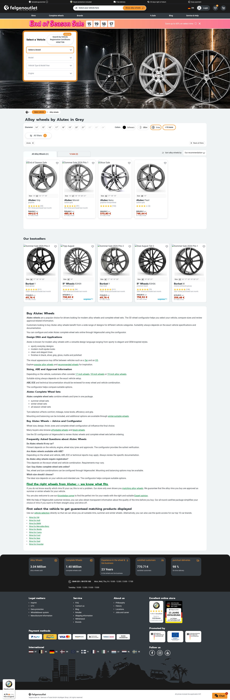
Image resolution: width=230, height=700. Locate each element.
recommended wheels (68, 364)
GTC (32, 606)
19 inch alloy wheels (116, 374)
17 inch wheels (82, 374)
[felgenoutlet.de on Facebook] (152, 653)
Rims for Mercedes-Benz (39, 526)
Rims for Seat (34, 538)
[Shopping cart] (223, 8)
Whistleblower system (40, 612)
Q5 (96, 360)
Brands (80, 16)
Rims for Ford (34, 535)
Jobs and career (122, 612)
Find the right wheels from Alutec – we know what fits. (67, 484)
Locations (120, 609)
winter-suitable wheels (118, 416)
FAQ (77, 603)
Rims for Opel (34, 541)
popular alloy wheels (43, 364)
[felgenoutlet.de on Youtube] (167, 653)
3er (86, 360)
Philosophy (120, 603)
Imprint (34, 603)
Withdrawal (80, 619)
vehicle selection (42, 513)
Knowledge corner (66, 495)
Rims (33, 16)
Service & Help (192, 16)
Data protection (37, 609)
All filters (40, 135)
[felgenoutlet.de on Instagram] (160, 653)
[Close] (199, 23)
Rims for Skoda (35, 529)
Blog (171, 16)
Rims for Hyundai (36, 544)
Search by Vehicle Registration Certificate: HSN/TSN (60, 38)
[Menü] (13, 680)
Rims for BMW (35, 523)
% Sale (153, 16)
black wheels (79, 430)
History (119, 606)
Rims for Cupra (35, 532)
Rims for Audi (34, 520)
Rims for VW (34, 517)
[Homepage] (27, 112)
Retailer (78, 612)
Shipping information (84, 616)
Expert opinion (141, 495)
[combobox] (50, 50)
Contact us (79, 606)
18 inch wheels (97, 374)
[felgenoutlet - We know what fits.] (20, 8)
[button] (49, 598)
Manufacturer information (41, 616)
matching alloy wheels (132, 488)
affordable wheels (59, 430)
